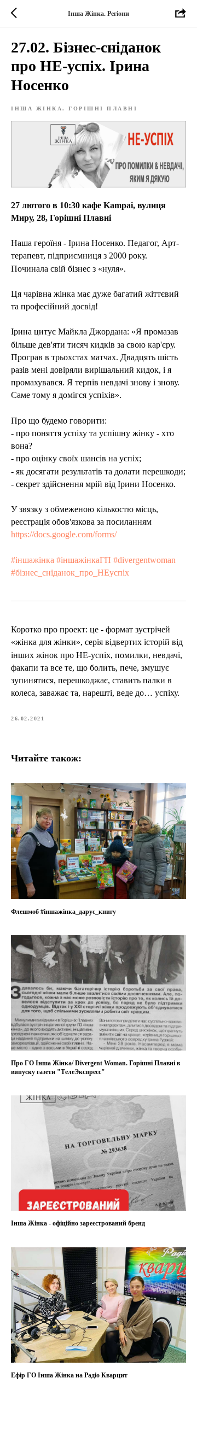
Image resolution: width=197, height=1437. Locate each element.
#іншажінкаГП (83, 560)
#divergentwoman (144, 560)
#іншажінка (32, 560)
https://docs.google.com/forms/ (64, 534)
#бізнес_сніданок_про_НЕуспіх (70, 572)
